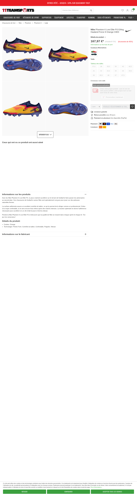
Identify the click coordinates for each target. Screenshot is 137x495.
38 (101, 66)
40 (123, 66)
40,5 (130, 66)
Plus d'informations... (97, 487)
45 (94, 75)
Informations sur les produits (16, 194)
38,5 (108, 66)
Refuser (24, 491)
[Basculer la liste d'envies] (132, 106)
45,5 (101, 75)
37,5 (93, 66)
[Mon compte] (127, 10)
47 (116, 75)
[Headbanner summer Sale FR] (68, 3)
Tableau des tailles (97, 63)
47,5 (122, 75)
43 (116, 71)
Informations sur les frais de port (102, 44)
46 (108, 75)
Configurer (68, 491)
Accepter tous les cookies (112, 491)
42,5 (108, 71)
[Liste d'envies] (122, 10)
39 (116, 66)
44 (123, 71)
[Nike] (130, 31)
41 (94, 71)
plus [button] (130, 17)
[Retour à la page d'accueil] (18, 10)
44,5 (130, 71)
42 (101, 71)
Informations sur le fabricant (16, 234)
